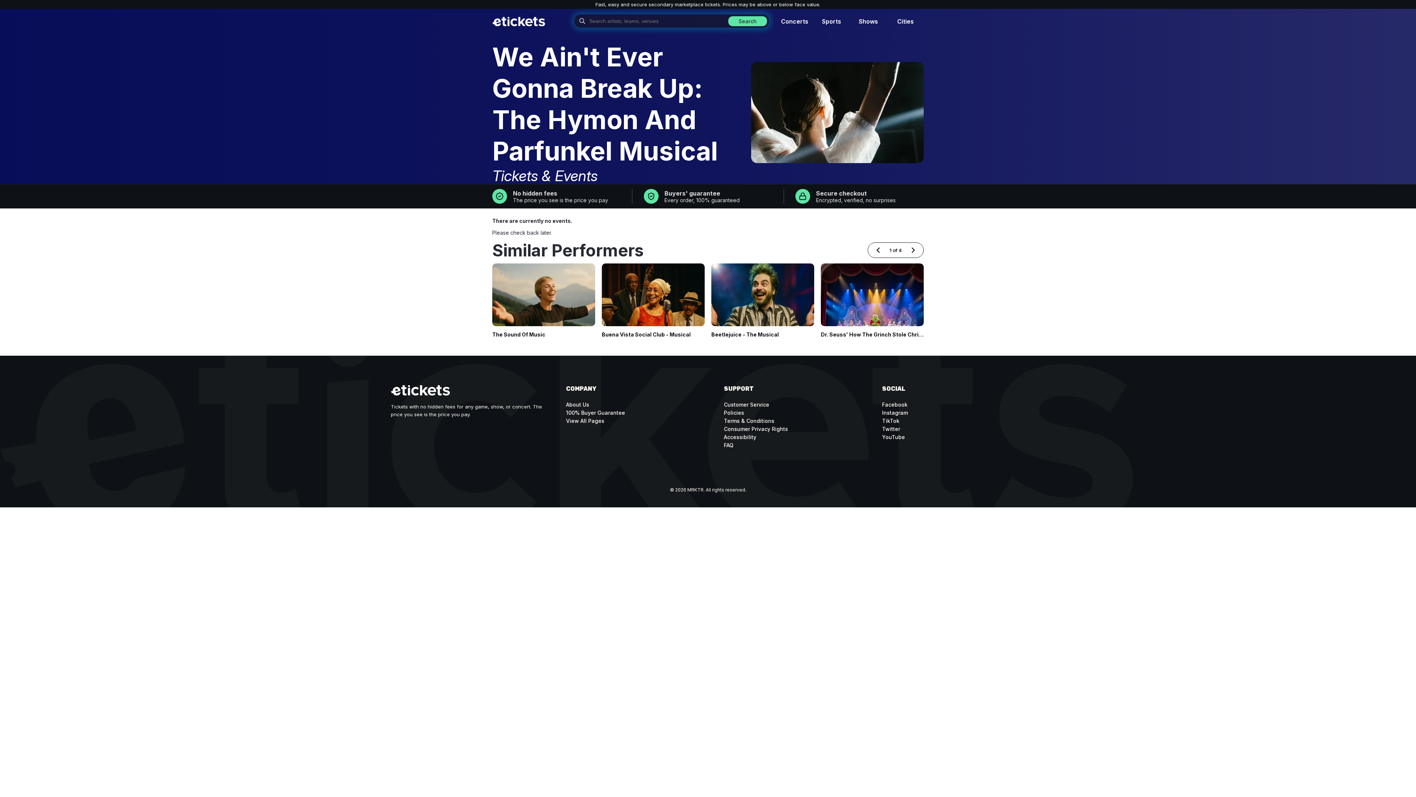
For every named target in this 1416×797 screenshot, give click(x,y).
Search (748, 21)
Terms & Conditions (749, 421)
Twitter (891, 429)
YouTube (893, 437)
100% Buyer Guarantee (595, 413)
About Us (577, 404)
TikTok (890, 421)
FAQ (728, 445)
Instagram (895, 413)
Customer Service (746, 404)
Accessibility (740, 437)
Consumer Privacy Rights (756, 429)
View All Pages (585, 421)
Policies (734, 413)
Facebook (894, 404)
